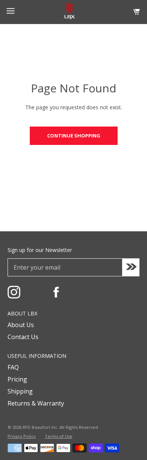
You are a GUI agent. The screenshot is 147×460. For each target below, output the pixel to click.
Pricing (17, 379)
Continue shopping (73, 135)
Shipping (20, 391)
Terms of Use (58, 436)
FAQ (13, 367)
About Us (21, 325)
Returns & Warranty (36, 403)
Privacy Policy (22, 436)
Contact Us (23, 337)
